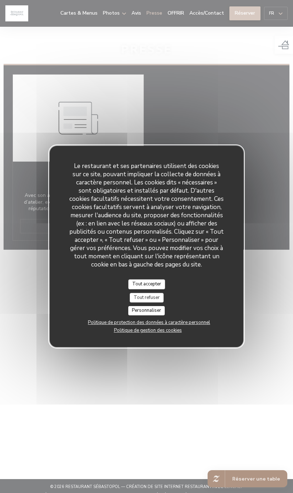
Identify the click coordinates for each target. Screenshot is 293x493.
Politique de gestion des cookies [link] (148, 330)
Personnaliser (146, 310)
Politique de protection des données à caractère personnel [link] (149, 322)
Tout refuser (147, 297)
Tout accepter (146, 284)
